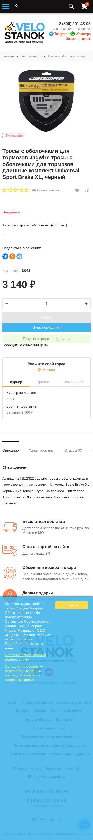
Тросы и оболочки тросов (67, 56)
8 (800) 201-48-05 (75, 24)
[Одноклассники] (12, 256)
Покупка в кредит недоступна (46, 339)
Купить (46, 317)
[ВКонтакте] (5, 256)
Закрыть (86, 838)
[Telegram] (19, 256)
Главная (8, 56)
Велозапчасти (31, 56)
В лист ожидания (46, 327)
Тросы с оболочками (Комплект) (43, 225)
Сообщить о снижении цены (25, 345)
